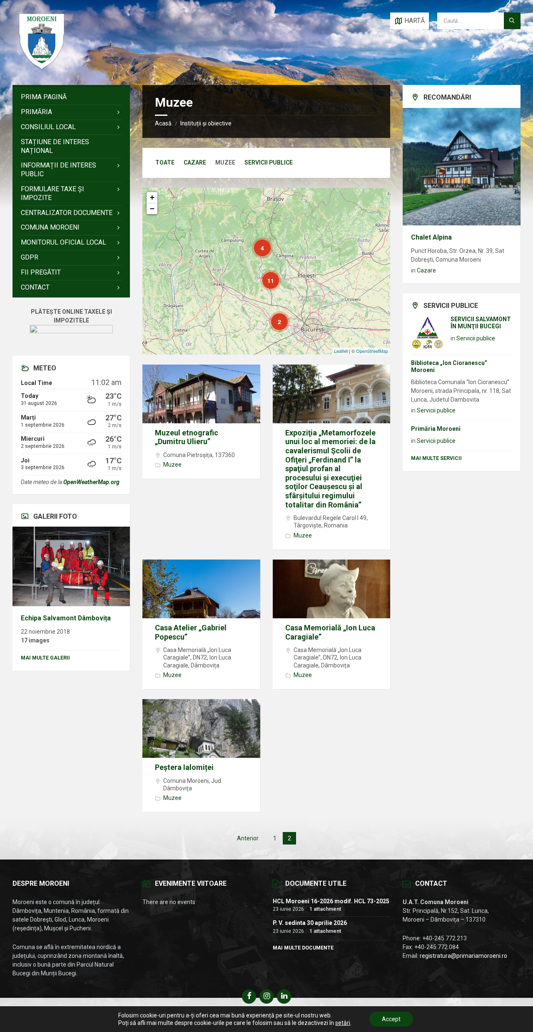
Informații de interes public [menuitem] (58, 169)
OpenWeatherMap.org (91, 482)
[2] (273, 315)
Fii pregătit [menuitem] (41, 272)
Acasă (163, 123)
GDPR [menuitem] (29, 257)
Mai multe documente (303, 948)
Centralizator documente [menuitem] (66, 213)
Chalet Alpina (431, 237)
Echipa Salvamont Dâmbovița (66, 618)
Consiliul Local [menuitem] (48, 127)
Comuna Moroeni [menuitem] (50, 227)
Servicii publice (268, 162)
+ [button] (152, 197)
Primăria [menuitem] (36, 112)
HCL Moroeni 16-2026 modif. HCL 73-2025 (331, 901)
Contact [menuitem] (35, 287)
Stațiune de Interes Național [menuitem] (55, 146)
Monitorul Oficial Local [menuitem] (63, 242)
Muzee (172, 464)
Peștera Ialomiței (184, 767)
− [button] (152, 208)
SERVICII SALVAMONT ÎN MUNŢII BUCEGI (481, 323)
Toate (164, 162)
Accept (391, 1019)
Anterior (248, 838)
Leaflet (341, 350)
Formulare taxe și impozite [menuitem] (52, 193)
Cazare (195, 162)
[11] (264, 274)
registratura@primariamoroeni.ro (463, 955)
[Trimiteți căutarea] (512, 20)
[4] (256, 242)
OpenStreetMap (372, 350)
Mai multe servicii (436, 458)
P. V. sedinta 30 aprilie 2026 (310, 923)
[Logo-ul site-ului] (41, 68)
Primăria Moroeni (436, 428)
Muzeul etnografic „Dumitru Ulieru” (186, 437)
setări (342, 1023)
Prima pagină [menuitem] (44, 97)
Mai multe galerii (45, 658)
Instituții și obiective (206, 123)
